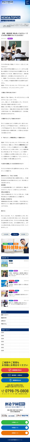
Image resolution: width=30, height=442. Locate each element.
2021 (2, 347)
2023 (2, 341)
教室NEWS (3, 318)
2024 (2, 338)
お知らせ (3, 321)
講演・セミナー (5, 315)
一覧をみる (15, 234)
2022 (2, 344)
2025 (2, 335)
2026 (2, 332)
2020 (2, 350)
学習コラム (4, 324)
